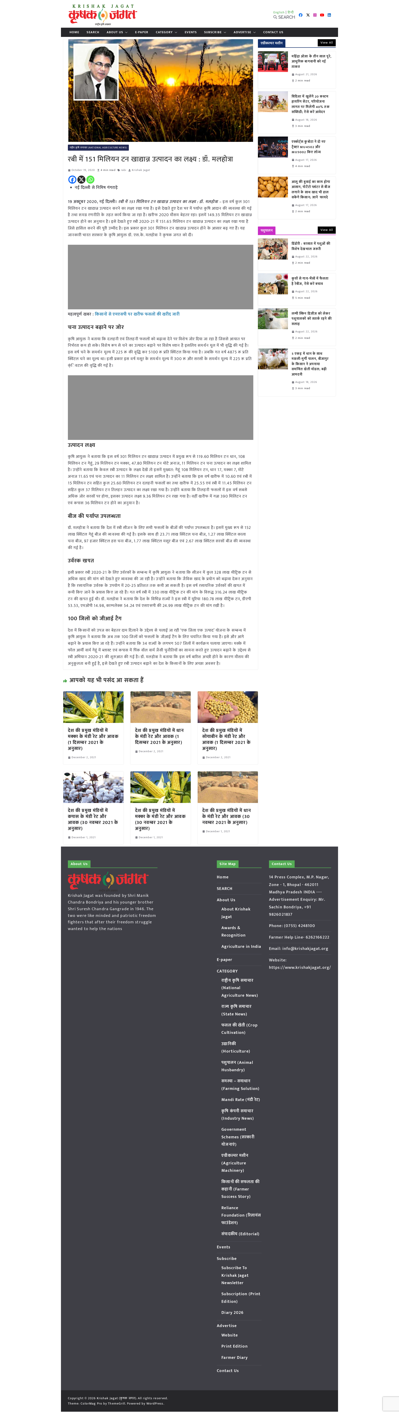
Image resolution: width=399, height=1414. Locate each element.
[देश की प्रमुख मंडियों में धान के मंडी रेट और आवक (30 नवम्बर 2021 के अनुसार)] (228, 774)
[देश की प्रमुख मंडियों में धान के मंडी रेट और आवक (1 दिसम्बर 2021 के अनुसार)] (160, 694)
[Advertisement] (160, 277)
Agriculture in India (241, 946)
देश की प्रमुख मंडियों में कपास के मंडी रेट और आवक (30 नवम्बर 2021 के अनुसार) (93, 819)
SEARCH (93, 32)
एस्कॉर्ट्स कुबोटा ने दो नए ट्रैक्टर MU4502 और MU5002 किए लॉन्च (309, 147)
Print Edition (234, 1346)
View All (326, 42)
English (279, 12)
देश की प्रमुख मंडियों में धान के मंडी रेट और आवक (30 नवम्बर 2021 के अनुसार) (226, 816)
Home (74, 32)
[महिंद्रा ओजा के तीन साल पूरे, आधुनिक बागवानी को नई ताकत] (273, 70)
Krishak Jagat (141, 170)
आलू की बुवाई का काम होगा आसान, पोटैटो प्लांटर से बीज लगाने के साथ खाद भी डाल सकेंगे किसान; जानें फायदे (311, 189)
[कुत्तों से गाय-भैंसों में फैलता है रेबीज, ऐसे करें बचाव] (273, 289)
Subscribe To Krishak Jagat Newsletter (234, 1275)
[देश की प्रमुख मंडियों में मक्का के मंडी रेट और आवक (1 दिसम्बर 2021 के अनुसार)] (93, 694)
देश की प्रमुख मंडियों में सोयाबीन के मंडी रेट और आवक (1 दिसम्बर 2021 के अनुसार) (226, 739)
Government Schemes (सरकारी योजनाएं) (237, 1137)
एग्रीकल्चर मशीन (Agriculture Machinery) (234, 1163)
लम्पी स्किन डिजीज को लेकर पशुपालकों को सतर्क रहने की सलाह (312, 319)
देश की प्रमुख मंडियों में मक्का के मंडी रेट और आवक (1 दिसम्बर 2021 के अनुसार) (93, 739)
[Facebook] (72, 180)
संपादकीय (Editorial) (240, 1234)
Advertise (242, 32)
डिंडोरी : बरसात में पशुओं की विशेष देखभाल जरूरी (311, 246)
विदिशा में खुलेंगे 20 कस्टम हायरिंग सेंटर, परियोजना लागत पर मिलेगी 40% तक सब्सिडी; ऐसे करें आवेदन (311, 104)
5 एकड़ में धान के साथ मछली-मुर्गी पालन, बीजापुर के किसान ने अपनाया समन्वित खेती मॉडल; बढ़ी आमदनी (310, 364)
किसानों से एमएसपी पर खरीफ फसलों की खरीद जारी (137, 314)
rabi (123, 170)
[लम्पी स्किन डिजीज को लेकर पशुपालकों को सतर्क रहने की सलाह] (273, 327)
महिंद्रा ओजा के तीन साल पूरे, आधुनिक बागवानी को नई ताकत (312, 62)
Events (191, 32)
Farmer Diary (234, 1357)
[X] (81, 180)
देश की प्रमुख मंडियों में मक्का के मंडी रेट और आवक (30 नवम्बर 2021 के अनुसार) (160, 819)
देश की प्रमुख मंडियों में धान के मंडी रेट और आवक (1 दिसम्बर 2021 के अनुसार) (159, 736)
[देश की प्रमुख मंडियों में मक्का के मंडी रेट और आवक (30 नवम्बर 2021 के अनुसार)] (160, 774)
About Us (115, 32)
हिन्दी (291, 12)
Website (229, 1335)
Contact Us (273, 32)
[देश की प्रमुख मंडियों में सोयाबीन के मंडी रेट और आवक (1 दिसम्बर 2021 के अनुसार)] (228, 694)
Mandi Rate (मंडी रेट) (240, 1099)
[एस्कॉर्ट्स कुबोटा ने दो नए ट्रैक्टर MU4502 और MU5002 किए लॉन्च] (273, 155)
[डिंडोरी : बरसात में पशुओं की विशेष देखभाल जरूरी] (273, 255)
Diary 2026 (232, 1312)
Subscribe (213, 32)
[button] (125, 32)
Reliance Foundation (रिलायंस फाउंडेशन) (241, 1215)
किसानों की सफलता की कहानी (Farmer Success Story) (240, 1189)
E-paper (141, 32)
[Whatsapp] (90, 180)
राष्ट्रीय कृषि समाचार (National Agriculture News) (98, 147)
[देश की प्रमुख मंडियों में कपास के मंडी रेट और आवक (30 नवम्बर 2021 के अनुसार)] (93, 774)
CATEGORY (164, 32)
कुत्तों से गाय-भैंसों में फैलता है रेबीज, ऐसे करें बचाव (310, 281)
